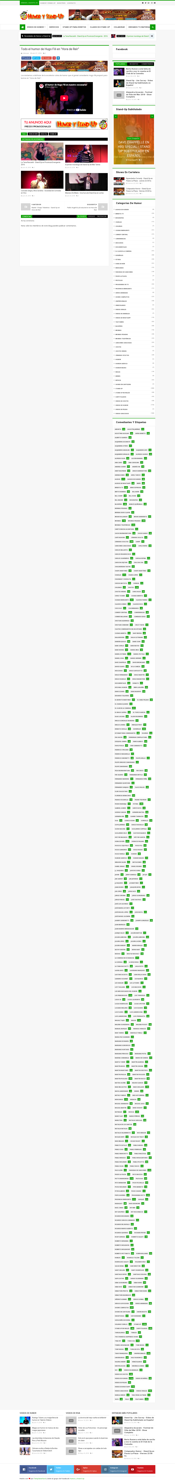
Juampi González (142, 920)
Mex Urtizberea (138, 1095)
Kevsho (117, 954)
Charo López (133, 575)
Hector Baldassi (121, 837)
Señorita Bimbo (121, 1299)
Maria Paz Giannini (122, 1037)
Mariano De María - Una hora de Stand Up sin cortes (84, 193)
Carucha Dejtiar (121, 562)
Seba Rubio (138, 1282)
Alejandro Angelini (122, 450)
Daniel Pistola (139, 654)
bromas (118, 330)
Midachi (133, 1099)
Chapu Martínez (140, 571)
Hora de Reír (33, 134)
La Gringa (118, 962)
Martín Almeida (138, 1062)
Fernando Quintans (122, 783)
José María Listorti (122, 908)
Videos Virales (120, 309)
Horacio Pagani (138, 841)
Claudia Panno (141, 600)
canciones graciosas (123, 343)
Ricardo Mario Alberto (124, 1228)
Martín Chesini (137, 1066)
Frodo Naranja (120, 804)
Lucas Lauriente (134, 999)
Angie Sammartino (139, 471)
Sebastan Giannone (135, 1287)
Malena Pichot (141, 1024)
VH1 (116, 1370)
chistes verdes (121, 351)
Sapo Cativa (119, 1278)
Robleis (117, 1258)
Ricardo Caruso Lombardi (125, 1220)
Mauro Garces (137, 1083)
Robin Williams (142, 1253)
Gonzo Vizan (130, 820)
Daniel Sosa (119, 658)
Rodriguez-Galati (122, 1262)
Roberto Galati (137, 1237)
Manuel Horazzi (139, 1029)
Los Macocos (136, 987)
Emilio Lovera (120, 725)
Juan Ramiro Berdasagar (124, 929)
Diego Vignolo (120, 679)
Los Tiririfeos (140, 995)
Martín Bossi (120, 1066)
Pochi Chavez (136, 1191)
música (118, 380)
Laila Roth (139, 966)
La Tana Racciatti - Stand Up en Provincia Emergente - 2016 (41, 163)
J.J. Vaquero (119, 870)
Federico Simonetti (122, 758)
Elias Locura (120, 716)
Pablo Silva (119, 1166)
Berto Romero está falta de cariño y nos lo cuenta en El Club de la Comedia (138, 71)
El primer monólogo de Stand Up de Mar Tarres (100, 36)
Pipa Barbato (138, 1187)
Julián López (119, 941)
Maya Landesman (121, 1091)
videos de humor (121, 405)
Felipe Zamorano (121, 766)
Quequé (141, 1199)
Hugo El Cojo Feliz (122, 845)
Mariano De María (122, 1041)
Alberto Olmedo (121, 437)
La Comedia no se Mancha (124, 958)
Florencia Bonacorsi (123, 795)
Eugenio (145, 733)
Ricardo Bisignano (122, 1216)
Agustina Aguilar (122, 433)
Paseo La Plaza (121, 276)
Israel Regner (136, 866)
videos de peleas (121, 409)
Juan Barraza (120, 924)
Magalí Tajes (120, 1020)
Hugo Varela (120, 854)
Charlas (118, 222)
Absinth (118, 429)
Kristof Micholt (133, 954)
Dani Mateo (134, 646)
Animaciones (120, 475)
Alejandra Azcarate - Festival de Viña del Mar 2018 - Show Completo (139, 94)
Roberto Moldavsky (122, 1249)
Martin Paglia (120, 1074)
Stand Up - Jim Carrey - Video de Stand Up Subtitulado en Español (139, 83)
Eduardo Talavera (122, 696)
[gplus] (148, 3)
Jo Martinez (134, 883)
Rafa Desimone (134, 1203)
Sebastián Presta (121, 1291)
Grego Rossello (137, 825)
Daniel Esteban (120, 654)
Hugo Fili (44, 134)
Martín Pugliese (121, 1079)
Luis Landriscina (136, 1012)
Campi (138, 541)
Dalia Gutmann (137, 637)
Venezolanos (120, 305)
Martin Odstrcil (141, 1070)
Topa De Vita (135, 1349)
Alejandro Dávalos (122, 454)
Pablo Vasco (134, 1166)
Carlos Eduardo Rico (123, 554)
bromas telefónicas (123, 338)
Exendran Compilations (138, 737)
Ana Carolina (132, 36)
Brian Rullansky (121, 517)
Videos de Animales (122, 313)
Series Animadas (121, 293)
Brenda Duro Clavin (122, 512)
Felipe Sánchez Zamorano (125, 762)
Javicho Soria (135, 870)
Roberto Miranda (121, 1241)
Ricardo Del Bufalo (122, 1224)
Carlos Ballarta (121, 550)
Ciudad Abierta (137, 596)
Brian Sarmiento (140, 517)
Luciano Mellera (121, 1008)
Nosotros (61, 3)
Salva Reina (119, 1266)
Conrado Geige (139, 616)
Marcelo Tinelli (136, 1033)
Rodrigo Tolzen (133, 1258)
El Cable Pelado (143, 700)
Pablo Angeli (138, 1145)
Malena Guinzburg (122, 1024)
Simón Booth (142, 1312)
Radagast (118, 1203)
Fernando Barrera (122, 779)
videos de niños (142, 1378)
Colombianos (133, 608)
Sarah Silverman (136, 1278)
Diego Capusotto (135, 671)
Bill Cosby (118, 496)
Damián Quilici (120, 641)
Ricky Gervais (120, 1237)
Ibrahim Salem (120, 862)
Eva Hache (118, 737)
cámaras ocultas (122, 355)
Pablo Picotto (138, 1162)
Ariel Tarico (135, 475)
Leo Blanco (139, 979)
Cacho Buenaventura (123, 533)
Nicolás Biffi (119, 1137)
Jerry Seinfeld (131, 875)
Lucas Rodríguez (121, 1004)
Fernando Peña (141, 779)
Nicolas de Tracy (137, 1137)
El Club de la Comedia (123, 251)
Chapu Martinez (121, 571)
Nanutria (118, 1120)
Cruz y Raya (139, 625)
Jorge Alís (132, 891)
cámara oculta (137, 537)
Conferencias (120, 239)
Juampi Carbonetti (122, 920)
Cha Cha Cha (138, 562)
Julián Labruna (139, 937)
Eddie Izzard (119, 691)
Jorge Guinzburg (138, 895)
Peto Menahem (120, 1183)
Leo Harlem (119, 983)
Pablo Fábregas (136, 1149)
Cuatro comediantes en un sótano (128, 629)
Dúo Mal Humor (121, 687)
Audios (117, 479)
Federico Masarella (122, 754)
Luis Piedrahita (139, 1016)
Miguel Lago (139, 1103)
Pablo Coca (119, 1149)
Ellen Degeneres (137, 716)
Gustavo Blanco (139, 833)
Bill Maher (119, 500)
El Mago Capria (120, 712)
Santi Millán (120, 1270)
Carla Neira (142, 546)
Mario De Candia (142, 1058)
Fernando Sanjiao (122, 787)
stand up (53, 134)
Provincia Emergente (123, 289)
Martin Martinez (121, 1070)
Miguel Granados (121, 1103)
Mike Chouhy (137, 1108)
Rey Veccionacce (137, 1212)
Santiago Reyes (121, 1274)
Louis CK (118, 999)
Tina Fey (118, 1341)
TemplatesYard (40, 1479)
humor (118, 359)
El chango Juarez (121, 704)
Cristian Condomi (122, 625)
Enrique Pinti (137, 725)
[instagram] (152, 3)
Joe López (118, 891)
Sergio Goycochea (122, 1303)
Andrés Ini (136, 467)
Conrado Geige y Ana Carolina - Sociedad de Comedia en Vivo (41, 192)
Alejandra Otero (121, 446)
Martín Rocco (140, 1079)
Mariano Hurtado (122, 1049)
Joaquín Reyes (135, 887)
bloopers (118, 326)
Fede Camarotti (136, 745)
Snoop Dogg (119, 1316)
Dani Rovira (119, 650)
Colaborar (119, 27)
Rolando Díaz (140, 1262)
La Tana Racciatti (122, 966)
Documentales (121, 247)
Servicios (54, 27)
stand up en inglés (122, 393)
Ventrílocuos (120, 1366)
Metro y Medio (120, 1095)
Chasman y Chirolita (123, 579)
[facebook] (143, 3)
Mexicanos (119, 268)
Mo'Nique (118, 1112)
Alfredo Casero (142, 454)
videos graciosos (122, 413)
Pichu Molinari (121, 1187)
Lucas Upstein (139, 1004)
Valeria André (120, 1362)
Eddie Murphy (136, 691)
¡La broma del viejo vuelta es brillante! (92, 1418)
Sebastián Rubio (141, 1291)
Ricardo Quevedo (121, 1233)
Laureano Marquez (137, 970)
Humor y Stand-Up (47, 3)
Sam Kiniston (135, 1266)
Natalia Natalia (121, 1128)
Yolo (127, 1399)
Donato (136, 683)
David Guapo (119, 666)
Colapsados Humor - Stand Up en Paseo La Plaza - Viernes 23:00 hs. (139, 1453)
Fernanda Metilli (136, 775)
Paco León (118, 1170)
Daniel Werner (135, 658)
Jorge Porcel (120, 899)
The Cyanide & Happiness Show (126, 1337)
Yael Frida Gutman (139, 1395)
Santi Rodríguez (137, 1270)
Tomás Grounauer (122, 1345)
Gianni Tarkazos (136, 816)
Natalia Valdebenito (123, 1133)
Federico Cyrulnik (121, 750)
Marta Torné (120, 1062)
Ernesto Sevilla (121, 729)
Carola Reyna (140, 558)
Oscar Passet (135, 1141)
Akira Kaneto (140, 433)
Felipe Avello (140, 758)
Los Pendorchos (121, 995)
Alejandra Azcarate (122, 442)
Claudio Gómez (120, 604)
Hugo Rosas (138, 850)
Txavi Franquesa (121, 1353)
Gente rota (137, 808)
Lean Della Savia (140, 974)
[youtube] (154, 3)
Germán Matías (138, 812)
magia (117, 372)
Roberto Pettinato (122, 1253)
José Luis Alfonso (121, 904)
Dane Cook (136, 641)
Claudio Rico (138, 604)
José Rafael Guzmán (122, 916)
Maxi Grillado (138, 1087)
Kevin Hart (136, 949)
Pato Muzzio (137, 1174)
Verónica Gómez (138, 1366)
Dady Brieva (137, 633)
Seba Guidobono (121, 1282)
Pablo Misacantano (140, 1158)
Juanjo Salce (119, 933)
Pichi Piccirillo (138, 1183)
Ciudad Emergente (122, 230)
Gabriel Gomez (120, 808)
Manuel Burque (121, 1029)
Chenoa (136, 583)
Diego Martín (139, 675)
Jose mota (139, 912)
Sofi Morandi (136, 1316)
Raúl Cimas (119, 1208)
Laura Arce (119, 970)
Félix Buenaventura (122, 770)
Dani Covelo (119, 646)
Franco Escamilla (121, 800)
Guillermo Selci (121, 833)
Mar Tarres (77, 36)
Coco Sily (118, 608)
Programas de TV (122, 284)
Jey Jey (145, 875)
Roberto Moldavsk (122, 1245)
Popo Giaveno (120, 1195)
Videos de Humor (35, 27)
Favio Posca (119, 745)
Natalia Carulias (135, 1120)
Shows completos (122, 297)
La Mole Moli (134, 962)
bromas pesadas (121, 334)
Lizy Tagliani (120, 987)
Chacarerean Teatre (122, 566)
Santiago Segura (140, 1274)
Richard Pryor (140, 1233)
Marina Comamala (122, 1058)
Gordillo (144, 820)
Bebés (139, 483)
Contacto (71, 3)
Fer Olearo (119, 775)
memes (117, 376)
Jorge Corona (120, 895)
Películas (119, 280)
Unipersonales (121, 301)
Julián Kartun (136, 933)
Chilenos (118, 226)
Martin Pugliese (138, 1074)
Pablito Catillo (121, 1145)
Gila (116, 820)
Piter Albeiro (120, 1191)
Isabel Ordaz (120, 866)
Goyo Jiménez (120, 825)
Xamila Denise (120, 1395)
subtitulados (120, 397)
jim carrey (119, 879)
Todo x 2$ (131, 1341)
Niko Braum (119, 1141)
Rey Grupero (119, 1212)
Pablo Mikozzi (120, 1158)
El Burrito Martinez (123, 700)
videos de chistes (121, 401)
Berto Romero (120, 492)
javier (117, 875)
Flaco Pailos (140, 787)
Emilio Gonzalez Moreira (124, 720)
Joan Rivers (119, 887)
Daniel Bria (134, 650)
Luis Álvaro (138, 1008)
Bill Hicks (132, 496)
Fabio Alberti (138, 741)
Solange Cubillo (121, 1324)
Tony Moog (119, 1349)
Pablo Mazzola (140, 1153)
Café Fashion (120, 537)
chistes (118, 347)
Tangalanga (120, 1332)
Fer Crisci (139, 770)
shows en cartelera (123, 384)
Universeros (119, 1357)
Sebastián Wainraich (123, 1295)
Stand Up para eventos (74, 27)
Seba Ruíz (118, 1287)
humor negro (120, 368)
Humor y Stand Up (77, 1479)
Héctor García (139, 837)
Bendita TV (119, 214)
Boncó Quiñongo (135, 504)
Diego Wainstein (138, 679)
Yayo (117, 1399)
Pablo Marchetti (121, 1153)
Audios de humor (122, 209)
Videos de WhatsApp (122, 318)
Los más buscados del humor (126, 991)
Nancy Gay (119, 1116)
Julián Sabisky (120, 945)
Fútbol (118, 259)
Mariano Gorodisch (122, 1045)
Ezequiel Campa (121, 741)
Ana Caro (118, 462)
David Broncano (139, 662)
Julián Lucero (136, 941)
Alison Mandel (137, 458)
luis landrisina (121, 1016)
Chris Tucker (120, 596)
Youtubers (119, 322)
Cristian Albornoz (122, 621)
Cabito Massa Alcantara (124, 529)
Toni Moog (140, 1345)
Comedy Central (121, 234)
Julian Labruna (121, 937)
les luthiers (134, 983)
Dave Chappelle (120, 662)
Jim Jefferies (133, 879)
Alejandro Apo (141, 450)
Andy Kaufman (120, 471)
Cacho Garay (143, 533)
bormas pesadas (121, 508)
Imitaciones (137, 862)
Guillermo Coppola (139, 829)
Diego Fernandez (121, 675)
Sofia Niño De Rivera (122, 1320)
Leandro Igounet (121, 979)
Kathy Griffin (120, 949)
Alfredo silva (120, 458)
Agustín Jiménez (134, 429)
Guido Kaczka (120, 829)
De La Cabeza (135, 666)
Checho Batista (121, 583)
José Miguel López (121, 912)
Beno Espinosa (135, 487)
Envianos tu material (139, 27)
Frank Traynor (140, 800)
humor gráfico (121, 363)
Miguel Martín (120, 1108)
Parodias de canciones (124, 272)
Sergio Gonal (138, 1299)
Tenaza (134, 1332)
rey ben (132, 1208)
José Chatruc (136, 899)
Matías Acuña (120, 1083)
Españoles (119, 255)
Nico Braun (141, 1133)
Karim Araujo (137, 945)
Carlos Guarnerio (122, 558)
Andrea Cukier (120, 467)
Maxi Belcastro (121, 1087)
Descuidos (119, 243)
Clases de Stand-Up (100, 27)
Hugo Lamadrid (121, 850)
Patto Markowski (122, 1178)
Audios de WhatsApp (122, 483)
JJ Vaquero (119, 883)
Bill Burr (133, 147)
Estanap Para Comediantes (125, 733)
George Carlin (120, 812)
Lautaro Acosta (121, 974)
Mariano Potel (140, 1054)
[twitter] (145, 3)
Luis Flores (119, 1012)
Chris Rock (136, 591)
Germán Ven (119, 816)
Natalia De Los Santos (123, 1124)
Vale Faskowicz (136, 1357)
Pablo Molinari (121, 1162)
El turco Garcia (139, 712)
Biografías (119, 218)
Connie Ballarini (121, 616)
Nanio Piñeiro (134, 1116)
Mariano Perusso (121, 1054)
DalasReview (119, 637)
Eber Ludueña (139, 687)
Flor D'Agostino (121, 791)
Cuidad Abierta (120, 633)
